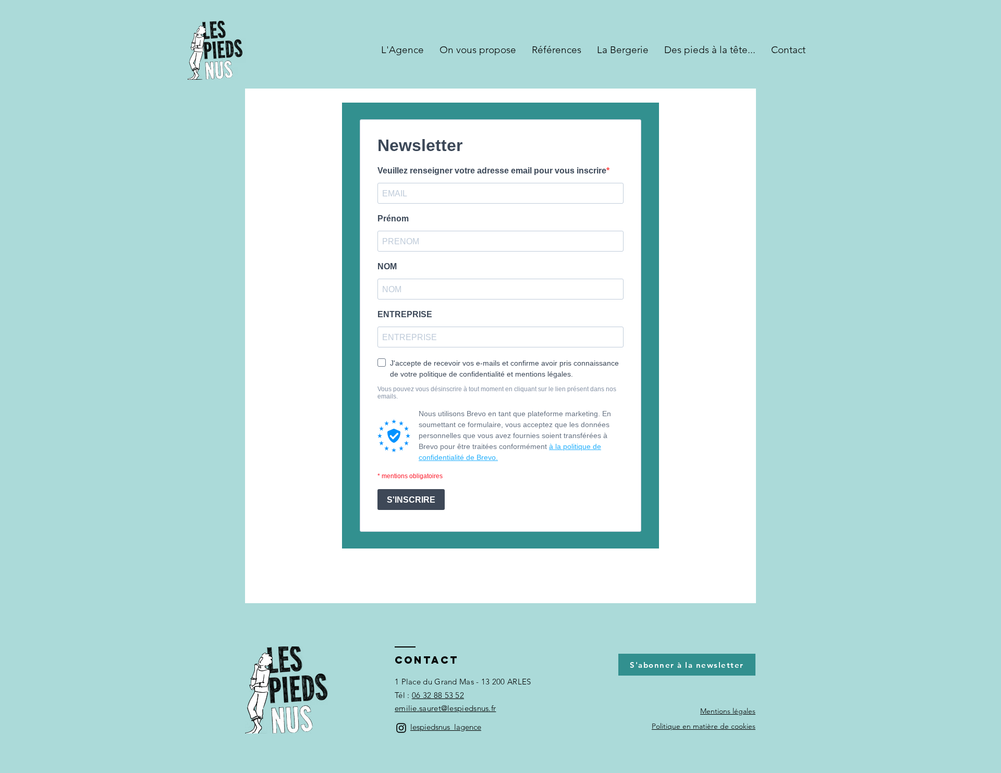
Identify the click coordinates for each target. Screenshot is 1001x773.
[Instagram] (401, 727)
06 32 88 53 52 (438, 695)
